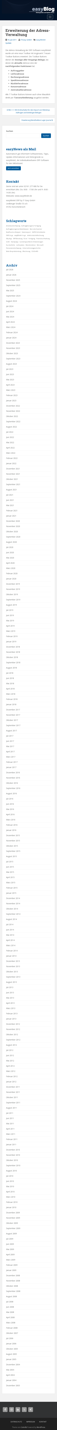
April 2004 (10, 1375)
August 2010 (11, 1170)
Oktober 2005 (12, 1349)
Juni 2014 (10, 929)
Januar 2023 (11, 400)
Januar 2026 (11, 275)
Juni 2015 (10, 867)
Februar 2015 (11, 887)
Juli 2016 (9, 798)
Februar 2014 (11, 950)
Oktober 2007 (12, 1333)
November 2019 (13, 589)
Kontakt (43, 1422)
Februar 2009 (11, 1265)
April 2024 (10, 322)
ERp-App (9, 239)
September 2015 (13, 851)
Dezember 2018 (13, 646)
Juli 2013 (9, 987)
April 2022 (10, 447)
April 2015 (10, 877)
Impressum (30, 1422)
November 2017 (13, 715)
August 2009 (11, 1233)
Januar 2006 (11, 1343)
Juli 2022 (9, 432)
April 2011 (10, 1128)
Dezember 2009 (13, 1212)
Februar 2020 (11, 573)
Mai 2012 (10, 1060)
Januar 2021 (11, 516)
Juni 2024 (10, 311)
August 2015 (11, 856)
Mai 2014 (10, 935)
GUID (8, 242)
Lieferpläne (20, 245)
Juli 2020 (9, 547)
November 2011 (13, 1092)
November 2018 (13, 652)
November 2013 (13, 966)
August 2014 (11, 919)
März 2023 (10, 390)
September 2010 (13, 1165)
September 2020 (13, 536)
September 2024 (13, 295)
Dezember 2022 (13, 405)
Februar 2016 (11, 825)
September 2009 (13, 1228)
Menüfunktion (31, 245)
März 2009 (10, 1259)
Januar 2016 (11, 830)
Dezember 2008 (13, 1275)
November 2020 (13, 526)
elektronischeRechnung (35, 235)
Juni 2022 (10, 437)
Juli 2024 (9, 306)
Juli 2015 (9, 861)
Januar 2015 (11, 893)
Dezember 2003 (13, 1385)
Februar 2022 (11, 458)
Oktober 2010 (12, 1160)
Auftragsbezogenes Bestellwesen (17, 229)
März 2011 (10, 1134)
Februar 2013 (11, 1013)
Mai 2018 (10, 683)
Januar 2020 (11, 578)
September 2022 (13, 421)
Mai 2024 (10, 316)
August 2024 (11, 301)
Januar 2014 (11, 956)
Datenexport (26, 232)
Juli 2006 (9, 1338)
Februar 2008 (11, 1328)
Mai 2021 (10, 505)
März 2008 (10, 1322)
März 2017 (10, 757)
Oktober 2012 (12, 1034)
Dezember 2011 (13, 1087)
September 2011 (13, 1102)
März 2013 (10, 1008)
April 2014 (10, 940)
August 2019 (11, 605)
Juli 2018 (9, 673)
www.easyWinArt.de (23, 196)
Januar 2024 (11, 337)
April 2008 (10, 1317)
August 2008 (11, 1296)
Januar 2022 (11, 463)
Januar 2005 (11, 1359)
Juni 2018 (10, 678)
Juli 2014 (9, 924)
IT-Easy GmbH (26, 40)
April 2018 (10, 688)
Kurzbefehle (10, 245)
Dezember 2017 (13, 709)
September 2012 (13, 1039)
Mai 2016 (10, 809)
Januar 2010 (11, 1207)
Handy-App (14, 242)
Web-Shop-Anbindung (13, 251)
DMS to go (9, 235)
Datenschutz (16, 1422)
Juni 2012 (10, 1055)
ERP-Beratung (17, 239)
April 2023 (10, 385)
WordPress (41, 1427)
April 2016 (10, 814)
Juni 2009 (10, 1244)
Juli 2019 (9, 610)
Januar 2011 (11, 1144)
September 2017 (13, 725)
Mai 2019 (10, 620)
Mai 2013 (10, 997)
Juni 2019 (10, 615)
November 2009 (13, 1218)
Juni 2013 (10, 992)
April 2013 (10, 1003)
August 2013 (11, 982)
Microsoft (40, 245)
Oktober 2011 (12, 1097)
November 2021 (13, 474)
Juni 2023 (10, 374)
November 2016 (13, 777)
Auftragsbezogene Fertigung (31, 226)
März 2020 (10, 568)
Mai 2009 (10, 1249)
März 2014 (10, 945)
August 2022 (11, 426)
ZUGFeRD (34, 251)
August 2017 (11, 730)
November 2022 (13, 411)
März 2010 (10, 1197)
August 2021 (11, 489)
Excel (25, 239)
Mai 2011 (10, 1123)
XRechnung (26, 251)
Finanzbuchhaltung (43, 239)
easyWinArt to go (20, 235)
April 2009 (10, 1254)
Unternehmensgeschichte (31, 248)
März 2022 (10, 453)
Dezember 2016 (13, 772)
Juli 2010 (9, 1176)
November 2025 (13, 280)
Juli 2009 (9, 1238)
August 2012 (11, 1045)
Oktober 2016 (12, 783)
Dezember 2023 (13, 343)
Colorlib (24, 1427)
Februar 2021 (11, 510)
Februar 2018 (11, 699)
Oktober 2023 (12, 353)
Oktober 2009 (12, 1223)
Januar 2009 (11, 1270)
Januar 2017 (11, 767)
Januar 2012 (11, 1081)
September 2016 (13, 788)
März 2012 (10, 1071)
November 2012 (13, 1029)
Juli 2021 (9, 495)
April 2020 (10, 563)
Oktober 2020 (12, 531)
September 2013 (13, 977)
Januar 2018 (11, 704)
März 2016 (10, 819)
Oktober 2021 (12, 479)
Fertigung (31, 239)
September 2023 (13, 358)
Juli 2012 (9, 1050)
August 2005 (11, 1354)
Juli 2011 (9, 1113)
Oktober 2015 (12, 846)
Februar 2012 (11, 1076)
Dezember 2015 (13, 835)
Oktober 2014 (12, 908)
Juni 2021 (10, 500)
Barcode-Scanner (36, 229)
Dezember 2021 (13, 468)
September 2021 (13, 484)
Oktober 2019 (12, 594)
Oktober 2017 (12, 720)
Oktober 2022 (12, 416)
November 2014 (13, 903)
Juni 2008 (10, 1307)
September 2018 (13, 662)
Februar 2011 (11, 1139)
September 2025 (13, 285)
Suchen (9, 131)
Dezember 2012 (13, 1024)
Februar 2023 (11, 395)
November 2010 (13, 1155)
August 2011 (11, 1108)
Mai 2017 (10, 746)
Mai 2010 (10, 1186)
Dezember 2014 (13, 898)
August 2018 (11, 667)
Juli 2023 (9, 369)
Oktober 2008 (12, 1286)
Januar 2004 (11, 1380)
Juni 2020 (10, 552)
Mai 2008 (10, 1312)
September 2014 (13, 914)
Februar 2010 (11, 1202)
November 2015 (13, 840)
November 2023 (13, 348)
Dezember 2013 (13, 961)
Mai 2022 (10, 442)
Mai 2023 (10, 379)
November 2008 (13, 1280)
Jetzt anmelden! (13, 168)
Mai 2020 (10, 557)
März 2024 (10, 327)
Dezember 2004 (13, 1364)
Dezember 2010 (13, 1149)
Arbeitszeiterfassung (13, 226)
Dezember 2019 (13, 584)
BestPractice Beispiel (13, 232)
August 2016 (11, 793)
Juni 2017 (10, 741)
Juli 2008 (9, 1301)
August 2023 (11, 364)
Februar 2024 (11, 332)
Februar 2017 (11, 762)
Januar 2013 (11, 1018)
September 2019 (13, 599)
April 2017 (10, 751)
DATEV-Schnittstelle (38, 232)
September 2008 (13, 1291)
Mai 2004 (10, 1369)
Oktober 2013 (12, 971)
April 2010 (10, 1191)
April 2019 (10, 626)
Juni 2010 (10, 1181)
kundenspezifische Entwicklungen (31, 242)
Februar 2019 (11, 636)
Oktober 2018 (12, 657)
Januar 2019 (11, 641)
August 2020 (11, 542)
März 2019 (10, 631)
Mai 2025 (10, 290)
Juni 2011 (10, 1118)
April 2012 (10, 1066)
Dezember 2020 (13, 521)
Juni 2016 (10, 804)
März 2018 (10, 694)
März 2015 (10, 882)
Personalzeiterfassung (13, 248)
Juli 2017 (9, 736)
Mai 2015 (10, 872)
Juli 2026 (9, 269)
